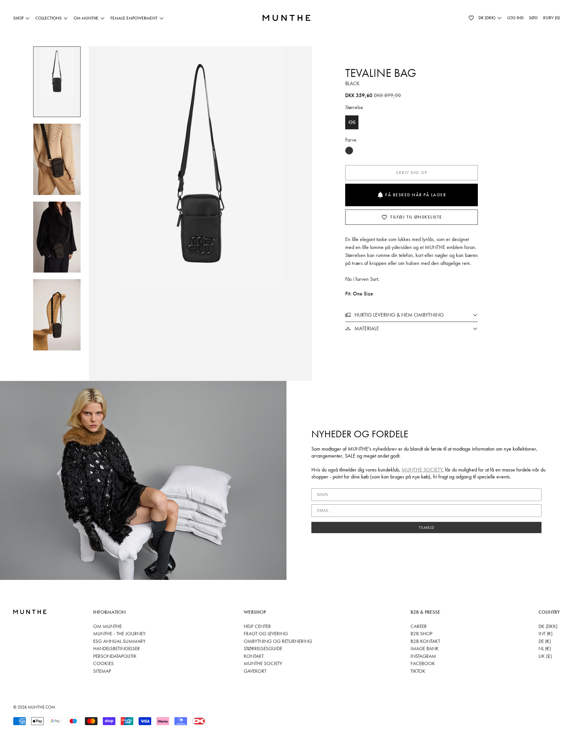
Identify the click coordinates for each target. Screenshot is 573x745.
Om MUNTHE (107, 626)
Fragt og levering (266, 633)
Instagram (423, 656)
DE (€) (545, 641)
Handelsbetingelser (116, 648)
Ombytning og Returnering (278, 641)
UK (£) (545, 656)
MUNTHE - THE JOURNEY (119, 633)
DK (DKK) (548, 626)
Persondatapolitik (115, 656)
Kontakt (254, 656)
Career (419, 626)
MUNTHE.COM (41, 707)
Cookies (103, 663)
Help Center (257, 626)
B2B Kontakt (425, 641)
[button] (471, 18)
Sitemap (102, 671)
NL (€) (545, 648)
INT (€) (545, 633)
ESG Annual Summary (119, 641)
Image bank (425, 648)
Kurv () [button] (551, 18)
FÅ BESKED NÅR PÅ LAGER (415, 195)
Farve (350, 139)
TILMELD (426, 527)
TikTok (418, 671)
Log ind (515, 18)
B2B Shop (421, 633)
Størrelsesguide (263, 648)
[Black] (349, 151)
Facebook (423, 663)
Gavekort (255, 671)
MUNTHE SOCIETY (422, 469)
